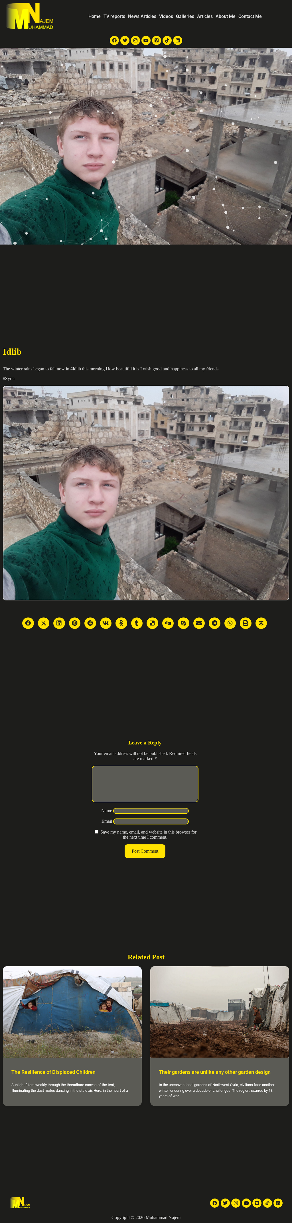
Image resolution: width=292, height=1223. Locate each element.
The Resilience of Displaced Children (53, 1072)
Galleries (185, 16)
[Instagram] (135, 40)
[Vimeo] (156, 40)
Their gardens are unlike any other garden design (215, 1072)
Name (106, 810)
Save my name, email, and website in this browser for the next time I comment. (148, 835)
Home (94, 16)
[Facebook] (114, 40)
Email (107, 821)
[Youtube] (146, 40)
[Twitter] (124, 40)
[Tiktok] (167, 40)
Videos (166, 16)
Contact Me (250, 16)
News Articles (142, 16)
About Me (226, 16)
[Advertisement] (146, 287)
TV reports (114, 16)
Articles (205, 16)
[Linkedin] (177, 40)
